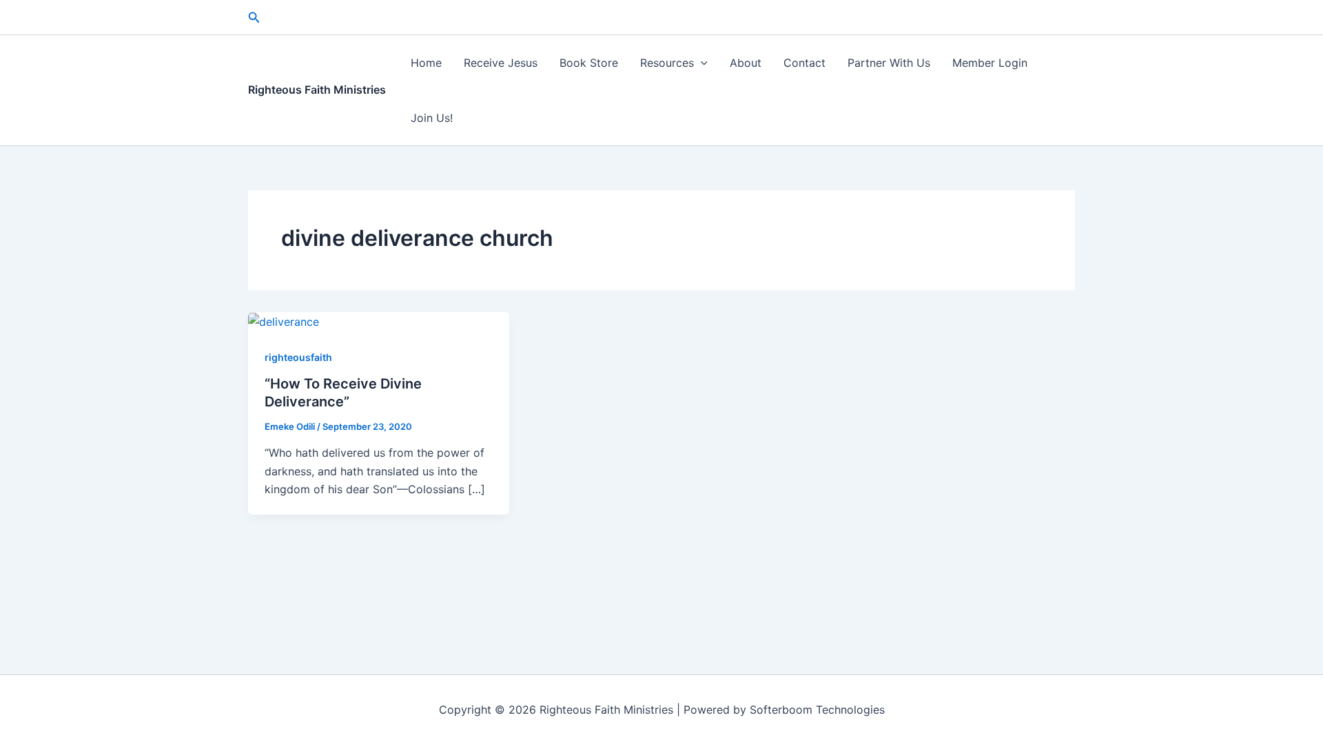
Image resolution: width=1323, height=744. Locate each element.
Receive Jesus (500, 63)
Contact (804, 63)
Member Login (989, 63)
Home (426, 63)
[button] (254, 17)
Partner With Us (889, 63)
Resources (667, 63)
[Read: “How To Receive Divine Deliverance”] (283, 321)
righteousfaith (298, 357)
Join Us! (432, 118)
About (745, 63)
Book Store (589, 63)
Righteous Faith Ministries (317, 89)
